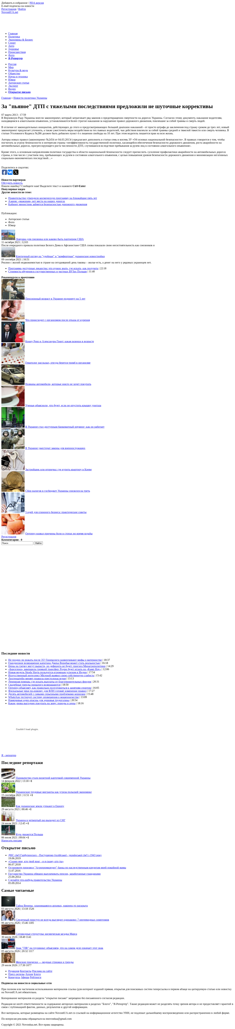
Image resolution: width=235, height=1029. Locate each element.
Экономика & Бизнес (20, 39)
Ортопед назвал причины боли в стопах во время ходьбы (59, 533)
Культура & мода (18, 70)
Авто (11, 45)
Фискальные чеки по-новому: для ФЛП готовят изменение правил (47, 690)
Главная (13, 33)
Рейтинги (35, 977)
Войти (22, 9)
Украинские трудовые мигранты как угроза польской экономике (54, 792)
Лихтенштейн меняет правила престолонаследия (37, 678)
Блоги (37, 974)
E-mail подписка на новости (17, 5)
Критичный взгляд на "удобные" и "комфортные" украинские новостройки (60, 256)
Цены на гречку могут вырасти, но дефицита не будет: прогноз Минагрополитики (56, 666)
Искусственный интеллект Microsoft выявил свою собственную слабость (51, 675)
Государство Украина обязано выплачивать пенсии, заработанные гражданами (54, 873)
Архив (29, 974)
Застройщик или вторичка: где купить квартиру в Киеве (58, 469)
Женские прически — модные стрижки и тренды (45, 962)
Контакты (25, 971)
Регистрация (8, 9)
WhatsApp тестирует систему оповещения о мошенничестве (43, 697)
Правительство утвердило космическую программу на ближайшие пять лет (52, 198)
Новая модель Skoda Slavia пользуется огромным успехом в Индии (47, 672)
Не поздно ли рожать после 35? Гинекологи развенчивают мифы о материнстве (55, 659)
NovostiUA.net (9, 12)
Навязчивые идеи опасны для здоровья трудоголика (38, 700)
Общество (14, 73)
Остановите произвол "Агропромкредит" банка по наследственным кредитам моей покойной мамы (67, 867)
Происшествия (17, 52)
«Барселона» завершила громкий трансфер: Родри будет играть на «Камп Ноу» (54, 669)
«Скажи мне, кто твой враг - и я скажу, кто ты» (36, 861)
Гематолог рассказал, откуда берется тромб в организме (57, 362)
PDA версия (37, 2)
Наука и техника (18, 76)
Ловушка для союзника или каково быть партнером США (50, 239)
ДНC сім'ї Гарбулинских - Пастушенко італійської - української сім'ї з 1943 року (55, 855)
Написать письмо (11, 840)
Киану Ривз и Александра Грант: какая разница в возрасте (59, 341)
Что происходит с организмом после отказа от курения (57, 320)
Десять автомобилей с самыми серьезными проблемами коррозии (46, 694)
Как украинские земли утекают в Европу (40, 806)
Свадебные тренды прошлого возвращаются (34, 684)
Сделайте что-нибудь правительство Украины (35, 880)
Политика (14, 36)
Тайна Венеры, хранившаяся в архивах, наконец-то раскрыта (52, 905)
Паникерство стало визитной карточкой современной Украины (53, 777)
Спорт (12, 42)
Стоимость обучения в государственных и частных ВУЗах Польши (47, 271)
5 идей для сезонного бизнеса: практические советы (56, 512)
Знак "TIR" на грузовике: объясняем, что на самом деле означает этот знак (59, 948)
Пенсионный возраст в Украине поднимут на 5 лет (55, 298)
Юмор (11, 79)
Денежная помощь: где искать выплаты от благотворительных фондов (49, 681)
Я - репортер (8, 755)
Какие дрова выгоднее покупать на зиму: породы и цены (42, 703)
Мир (11, 67)
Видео (12, 88)
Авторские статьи (18, 82)
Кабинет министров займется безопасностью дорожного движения (47, 204)
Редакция (13, 971)
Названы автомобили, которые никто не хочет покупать (58, 384)
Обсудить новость (12, 182)
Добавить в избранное (14, 2)
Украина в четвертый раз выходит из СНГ (40, 820)
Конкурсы (14, 977)
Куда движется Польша (29, 834)
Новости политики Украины (30, 97)
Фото (11, 55)
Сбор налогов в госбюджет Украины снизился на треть (57, 490)
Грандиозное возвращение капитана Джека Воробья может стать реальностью (54, 663)
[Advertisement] (64, 21)
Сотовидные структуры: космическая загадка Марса (46, 933)
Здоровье (13, 49)
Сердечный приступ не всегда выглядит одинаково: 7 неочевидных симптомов (62, 919)
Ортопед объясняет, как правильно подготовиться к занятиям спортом (49, 687)
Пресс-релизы (16, 974)
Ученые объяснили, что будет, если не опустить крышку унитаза (63, 405)
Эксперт (13, 85)
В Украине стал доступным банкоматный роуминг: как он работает (64, 426)
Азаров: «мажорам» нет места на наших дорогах (36, 201)
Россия (12, 64)
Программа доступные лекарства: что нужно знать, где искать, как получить (53, 268)
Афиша (25, 977)
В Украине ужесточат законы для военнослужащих (55, 448)
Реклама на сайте (42, 971)
